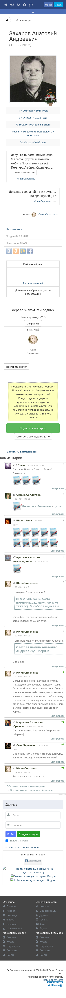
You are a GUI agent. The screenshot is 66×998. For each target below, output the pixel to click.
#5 (14, 631)
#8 (14, 520)
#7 (14, 557)
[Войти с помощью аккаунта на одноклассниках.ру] (33, 870)
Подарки (11, 950)
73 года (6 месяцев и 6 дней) (33, 124)
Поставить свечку (16, 366)
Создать (11, 937)
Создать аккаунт (28, 834)
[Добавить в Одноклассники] (16, 251)
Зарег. (58, 4)
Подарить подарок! (33, 428)
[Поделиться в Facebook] (30, 251)
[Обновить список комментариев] (29, 458)
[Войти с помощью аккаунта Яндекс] (33, 880)
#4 (14, 672)
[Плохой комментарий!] (53, 464)
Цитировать (57, 488)
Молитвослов (14, 928)
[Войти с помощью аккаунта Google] (33, 876)
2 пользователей (33, 283)
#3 (14, 722)
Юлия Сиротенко (25, 178)
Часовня (11, 924)
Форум (10, 919)
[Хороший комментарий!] (50, 464)
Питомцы (11, 915)
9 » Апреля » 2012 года (33, 117)
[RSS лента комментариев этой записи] (25, 458)
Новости (11, 910)
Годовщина (13, 946)
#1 (14, 768)
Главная (11, 906)
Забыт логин (13, 847)
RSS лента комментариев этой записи (30, 790)
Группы (43, 919)
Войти (10, 834)
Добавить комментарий (22, 451)
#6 (14, 583)
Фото (42, 924)
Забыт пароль (30, 847)
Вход (49, 4)
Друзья (43, 915)
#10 (15, 465)
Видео (43, 928)
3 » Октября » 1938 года (33, 110)
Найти (10, 954)
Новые (10, 941)
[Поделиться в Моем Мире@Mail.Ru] (23, 251)
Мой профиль (47, 910)
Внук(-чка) (33, 329)
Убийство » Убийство (33, 142)
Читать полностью (24, 172)
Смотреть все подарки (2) (32, 436)
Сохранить (33, 323)
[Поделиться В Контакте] (9, 251)
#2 (14, 745)
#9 (14, 494)
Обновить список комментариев (26, 786)
